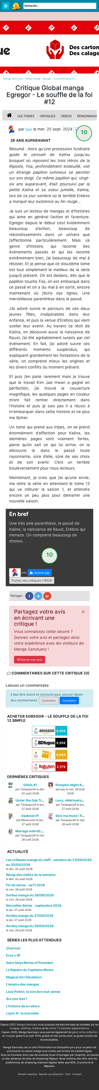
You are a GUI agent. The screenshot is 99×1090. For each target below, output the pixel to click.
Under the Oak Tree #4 (32, 800)
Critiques (47, 116)
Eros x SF (13, 955)
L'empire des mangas (22, 984)
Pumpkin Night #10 (70, 785)
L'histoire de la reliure (23, 1006)
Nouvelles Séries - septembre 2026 (33, 905)
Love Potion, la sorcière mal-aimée (33, 992)
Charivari (13, 948)
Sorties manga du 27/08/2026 (29, 915)
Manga (16, 6)
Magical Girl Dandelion (24, 977)
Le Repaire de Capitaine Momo (30, 970)
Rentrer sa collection (51, 1074)
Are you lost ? (16, 999)
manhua (36, 1028)
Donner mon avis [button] (31, 659)
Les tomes (25, 116)
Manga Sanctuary (27, 1024)
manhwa (25, 1028)
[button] (40, 572)
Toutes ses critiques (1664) (31, 580)
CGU (67, 1074)
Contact (77, 1074)
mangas (14, 1028)
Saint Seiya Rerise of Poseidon (29, 963)
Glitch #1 (30, 785)
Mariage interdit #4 (30, 831)
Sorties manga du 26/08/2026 (30, 926)
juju (29, 129)
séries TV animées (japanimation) (69, 1028)
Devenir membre (27, 1074)
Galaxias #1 (30, 816)
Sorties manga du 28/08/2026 (30, 895)
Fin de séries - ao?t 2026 (25, 885)
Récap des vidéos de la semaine (30, 875)
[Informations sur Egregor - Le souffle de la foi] (10, 116)
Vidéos (66, 116)
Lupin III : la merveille (22, 1013)
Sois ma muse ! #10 (70, 816)
